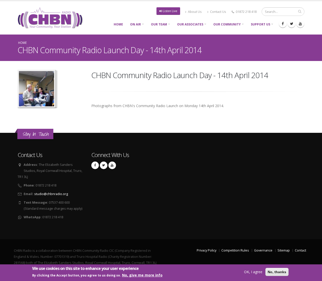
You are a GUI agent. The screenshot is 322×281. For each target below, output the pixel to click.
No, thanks (277, 272)
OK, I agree (253, 271)
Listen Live (169, 11)
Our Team (159, 24)
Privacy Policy (206, 250)
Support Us (260, 24)
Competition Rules (235, 250)
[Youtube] (300, 23)
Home (118, 24)
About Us (194, 12)
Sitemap (283, 250)
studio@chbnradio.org (51, 194)
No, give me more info (142, 275)
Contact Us (217, 12)
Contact (300, 250)
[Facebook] (283, 23)
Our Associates (190, 24)
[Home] (52, 17)
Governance (263, 250)
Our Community (227, 24)
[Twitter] (291, 23)
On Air (135, 24)
